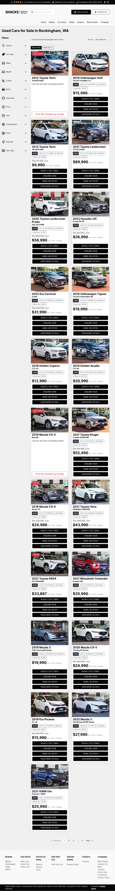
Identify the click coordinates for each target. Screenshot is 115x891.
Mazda (8, 861)
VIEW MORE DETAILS (91, 114)
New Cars (25, 861)
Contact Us (102, 864)
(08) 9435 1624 (95, 2)
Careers (101, 869)
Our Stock (62, 22)
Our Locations (69, 2)
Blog (100, 867)
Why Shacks (103, 861)
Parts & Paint (92, 22)
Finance (80, 22)
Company (105, 22)
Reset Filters (36, 47)
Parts (38, 870)
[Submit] (32, 12)
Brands (52, 22)
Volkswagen (10, 864)
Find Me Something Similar (49, 114)
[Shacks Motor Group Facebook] (105, 2)
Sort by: (91, 39)
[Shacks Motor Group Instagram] (108, 2)
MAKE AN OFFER (91, 109)
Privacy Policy (104, 878)
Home (43, 22)
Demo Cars (25, 867)
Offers (71, 22)
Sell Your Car (57, 864)
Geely (7, 867)
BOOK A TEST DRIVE (91, 99)
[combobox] (42, 12)
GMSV (8, 869)
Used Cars (25, 864)
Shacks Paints (73, 864)
